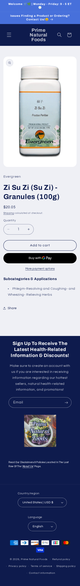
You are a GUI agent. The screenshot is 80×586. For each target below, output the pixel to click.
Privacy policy (17, 566)
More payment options (40, 268)
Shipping (8, 213)
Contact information (42, 573)
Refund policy (61, 559)
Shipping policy (66, 566)
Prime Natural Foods (34, 559)
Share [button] (12, 308)
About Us (28, 466)
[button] (9, 35)
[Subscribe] (66, 402)
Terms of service (41, 566)
